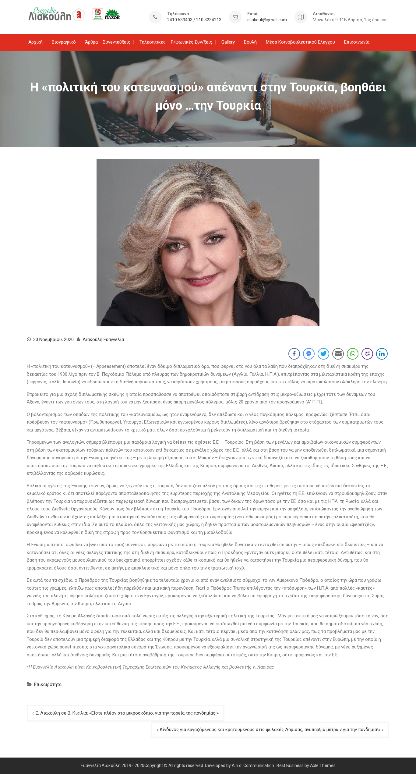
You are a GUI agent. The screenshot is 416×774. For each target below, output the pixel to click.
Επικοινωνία (356, 42)
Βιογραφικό (64, 42)
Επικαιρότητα (48, 684)
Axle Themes (323, 765)
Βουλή (250, 42)
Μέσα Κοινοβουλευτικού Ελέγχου (300, 42)
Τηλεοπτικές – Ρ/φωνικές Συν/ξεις (175, 42)
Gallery (228, 42)
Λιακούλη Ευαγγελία (103, 339)
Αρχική (35, 42)
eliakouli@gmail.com (267, 20)
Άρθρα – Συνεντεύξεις (107, 42)
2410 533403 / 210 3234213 (194, 20)
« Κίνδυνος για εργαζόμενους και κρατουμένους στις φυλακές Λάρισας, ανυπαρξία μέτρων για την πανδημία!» (268, 729)
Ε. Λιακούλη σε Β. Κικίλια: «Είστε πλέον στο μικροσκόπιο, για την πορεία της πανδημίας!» (127, 713)
